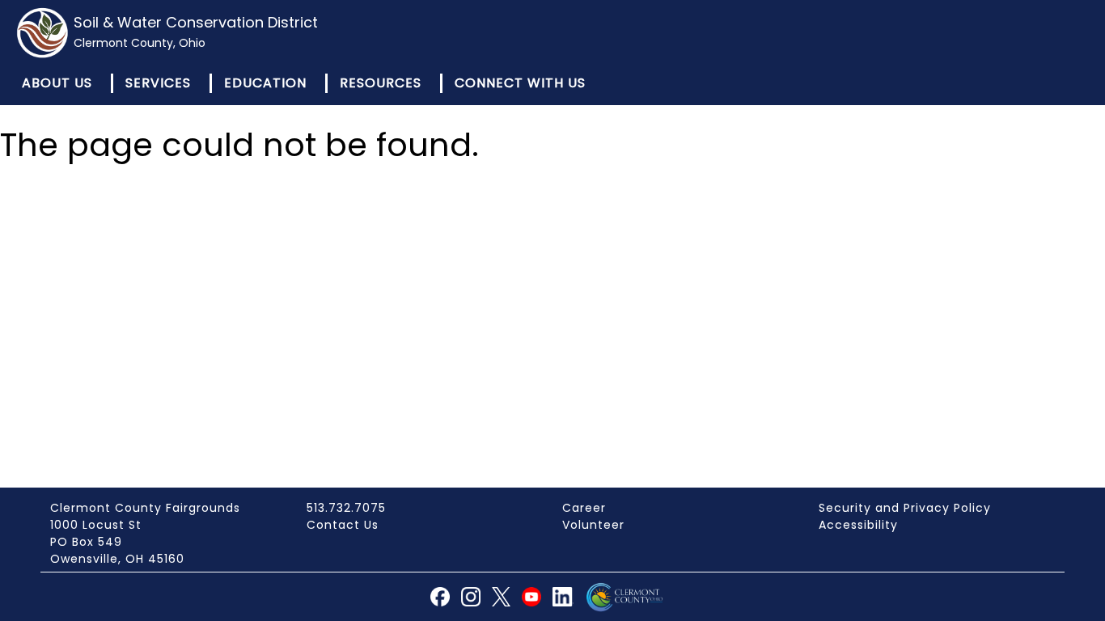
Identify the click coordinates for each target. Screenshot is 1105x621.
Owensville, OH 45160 (117, 559)
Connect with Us (520, 83)
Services (158, 83)
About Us (57, 83)
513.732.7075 (346, 508)
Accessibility (858, 525)
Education (265, 83)
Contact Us (343, 525)
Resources (380, 83)
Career (584, 508)
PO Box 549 (86, 542)
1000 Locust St (96, 525)
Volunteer (593, 525)
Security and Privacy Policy (905, 508)
